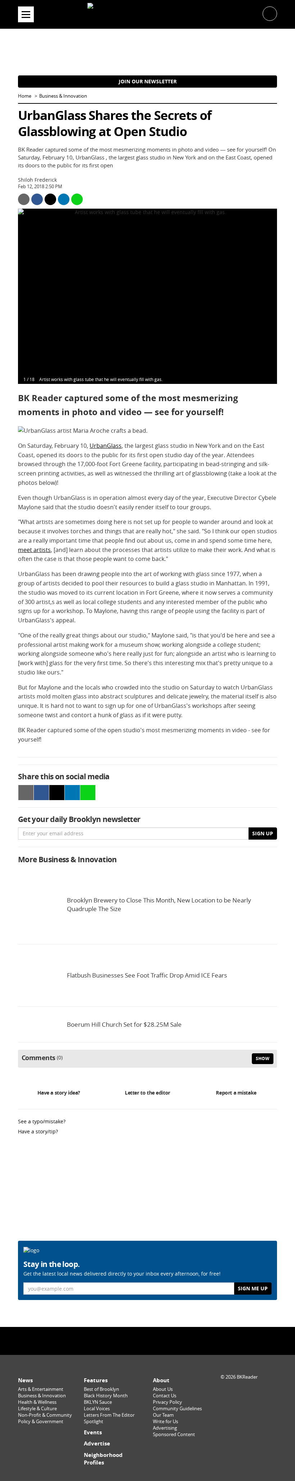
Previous (31, 296)
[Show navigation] (26, 14)
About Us (163, 1389)
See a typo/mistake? (41, 1121)
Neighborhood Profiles (103, 1459)
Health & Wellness (37, 1402)
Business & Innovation (63, 96)
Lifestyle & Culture (37, 1409)
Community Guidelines (177, 1409)
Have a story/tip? (38, 1131)
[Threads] (165, 1340)
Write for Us (165, 1422)
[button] (270, 13)
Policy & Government (40, 1422)
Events (93, 1432)
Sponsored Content (174, 1434)
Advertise (97, 1443)
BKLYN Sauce (98, 1402)
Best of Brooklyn (101, 1389)
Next (263, 296)
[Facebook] (129, 1340)
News (25, 1380)
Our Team (163, 1415)
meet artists (34, 550)
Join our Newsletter (148, 81)
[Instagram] (147, 1340)
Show (262, 1058)
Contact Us (164, 1396)
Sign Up (262, 833)
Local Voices (97, 1409)
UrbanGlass (106, 446)
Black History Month (106, 1396)
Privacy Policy (167, 1402)
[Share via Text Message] (77, 199)
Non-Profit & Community (45, 1415)
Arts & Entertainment (40, 1389)
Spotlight (93, 1422)
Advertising (165, 1428)
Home (24, 96)
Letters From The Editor (109, 1415)
